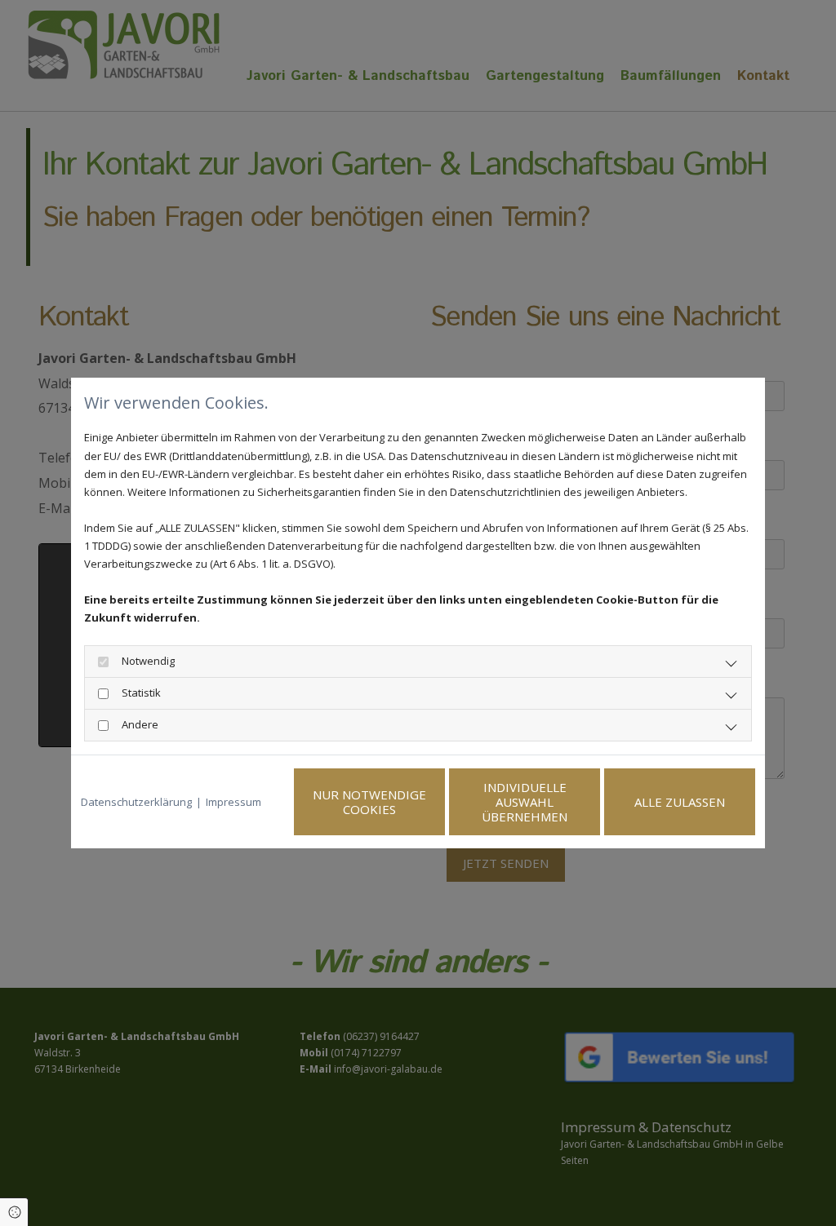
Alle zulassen (679, 802)
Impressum (233, 801)
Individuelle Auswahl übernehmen (524, 802)
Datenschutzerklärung (136, 801)
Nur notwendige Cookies (369, 801)
